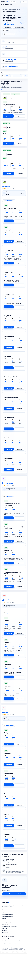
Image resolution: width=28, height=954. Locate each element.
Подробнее (20, 116)
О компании (5, 924)
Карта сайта (5, 932)
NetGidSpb (5, 9)
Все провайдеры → (5, 89)
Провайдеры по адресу (14, 9)
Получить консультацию (15, 893)
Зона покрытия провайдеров (9, 922)
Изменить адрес (9, 34)
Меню (24, 1)
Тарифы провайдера (9, 200)
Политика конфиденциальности (10, 926)
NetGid (5, 2)
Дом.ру (5, 600)
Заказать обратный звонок (7, 5)
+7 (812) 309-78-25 (8, 936)
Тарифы (4, 912)
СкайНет (6, 75)
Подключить (8, 116)
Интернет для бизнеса (7, 914)
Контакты (4, 928)
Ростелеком (17, 75)
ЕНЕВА (5, 712)
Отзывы (4, 909)
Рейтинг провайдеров (7, 916)
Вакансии (4, 930)
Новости (4, 918)
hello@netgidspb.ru (7, 938)
